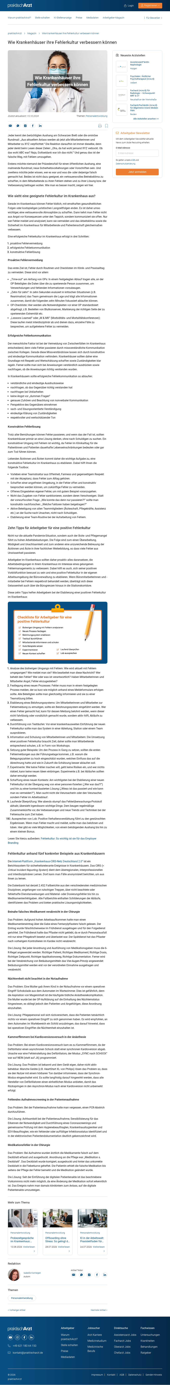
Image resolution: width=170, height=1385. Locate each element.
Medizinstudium (96, 1340)
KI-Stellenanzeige (63, 17)
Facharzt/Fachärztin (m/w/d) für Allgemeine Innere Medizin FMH (144, 108)
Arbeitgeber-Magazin (113, 17)
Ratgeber (146, 1352)
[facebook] (24, 1337)
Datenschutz (134, 1374)
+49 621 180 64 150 (24, 1345)
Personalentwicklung (96, 116)
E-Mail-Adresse (123, 148)
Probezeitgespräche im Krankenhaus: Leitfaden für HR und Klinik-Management (22, 1243)
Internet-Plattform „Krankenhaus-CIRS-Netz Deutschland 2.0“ (47, 861)
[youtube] (10, 1337)
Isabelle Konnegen (32, 1273)
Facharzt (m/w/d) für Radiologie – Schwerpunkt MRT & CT (142, 93)
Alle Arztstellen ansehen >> (146, 118)
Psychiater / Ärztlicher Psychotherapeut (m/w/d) (142, 77)
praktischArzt (15, 33)
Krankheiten (148, 1340)
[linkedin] (31, 1337)
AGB (133, 160)
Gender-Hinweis (154, 1374)
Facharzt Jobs (122, 1340)
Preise (79, 17)
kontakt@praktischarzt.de (27, 1352)
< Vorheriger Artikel (16, 1310)
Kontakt (111, 1374)
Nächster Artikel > (99, 1310)
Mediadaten (92, 17)
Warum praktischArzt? (19, 17)
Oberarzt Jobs (122, 1346)
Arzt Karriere (94, 1334)
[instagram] (17, 1337)
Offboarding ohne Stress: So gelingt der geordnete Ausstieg (57, 1241)
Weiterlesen (29, 1247)
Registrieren (150, 5)
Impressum (97, 1374)
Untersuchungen (150, 1334)
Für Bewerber (153, 18)
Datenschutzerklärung (125, 164)
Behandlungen (149, 1346)
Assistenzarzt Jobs (125, 1334)
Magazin (31, 33)
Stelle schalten (42, 17)
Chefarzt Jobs (122, 1352)
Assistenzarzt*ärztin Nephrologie (139, 63)
